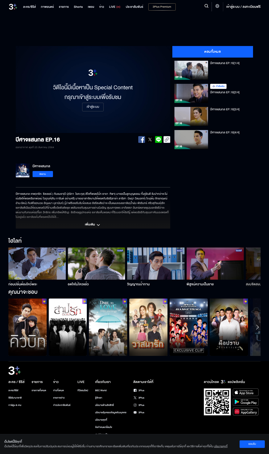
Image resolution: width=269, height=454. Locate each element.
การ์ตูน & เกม (14, 405)
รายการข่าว (59, 398)
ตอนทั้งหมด (212, 51)
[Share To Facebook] (141, 139)
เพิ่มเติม (90, 224)
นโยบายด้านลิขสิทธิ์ (104, 405)
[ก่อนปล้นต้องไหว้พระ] (37, 263)
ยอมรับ (252, 444)
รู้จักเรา (98, 398)
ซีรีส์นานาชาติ (15, 398)
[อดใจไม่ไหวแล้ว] (96, 263)
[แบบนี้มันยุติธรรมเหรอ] (108, 327)
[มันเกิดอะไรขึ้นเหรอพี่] (148, 327)
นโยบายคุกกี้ (101, 420)
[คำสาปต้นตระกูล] (68, 327)
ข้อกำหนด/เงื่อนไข (103, 427)
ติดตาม (43, 174)
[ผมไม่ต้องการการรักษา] (229, 327)
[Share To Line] (158, 139)
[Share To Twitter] (150, 139)
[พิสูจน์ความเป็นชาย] (215, 263)
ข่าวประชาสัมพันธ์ (61, 405)
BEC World (101, 390)
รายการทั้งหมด (39, 390)
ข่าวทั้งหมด (58, 390)
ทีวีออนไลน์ (83, 390)
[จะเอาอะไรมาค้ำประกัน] (27, 327)
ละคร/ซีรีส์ (13, 390)
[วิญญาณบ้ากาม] (156, 263)
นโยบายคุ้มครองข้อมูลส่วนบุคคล (111, 413)
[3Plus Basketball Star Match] (189, 327)
